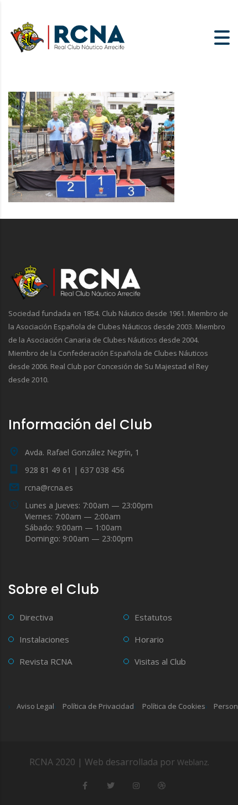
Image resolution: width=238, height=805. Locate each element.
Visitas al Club (160, 661)
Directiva (36, 617)
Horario (149, 639)
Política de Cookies (173, 706)
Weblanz (192, 762)
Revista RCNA (45, 661)
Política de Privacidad (98, 706)
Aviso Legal (35, 706)
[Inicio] (69, 36)
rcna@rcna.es (49, 487)
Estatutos (153, 617)
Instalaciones (44, 639)
